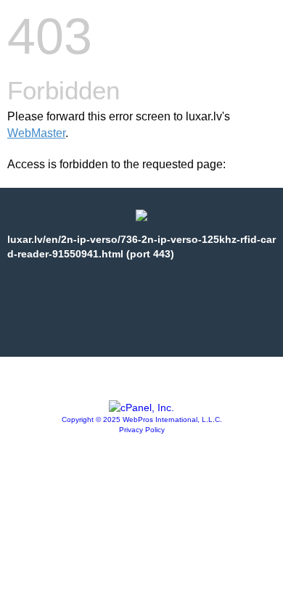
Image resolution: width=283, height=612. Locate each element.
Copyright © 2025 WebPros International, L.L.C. (142, 419)
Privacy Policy (142, 430)
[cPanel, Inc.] (141, 407)
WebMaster (36, 133)
